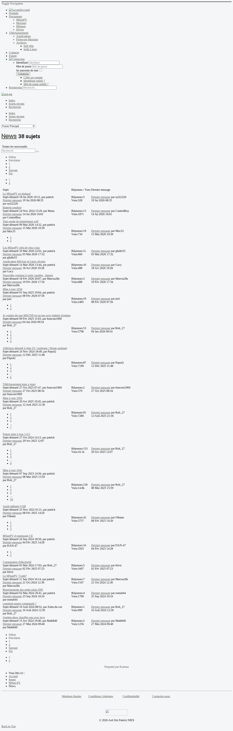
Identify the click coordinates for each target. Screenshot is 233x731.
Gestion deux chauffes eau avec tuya (24, 617)
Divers (20, 29)
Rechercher (15, 87)
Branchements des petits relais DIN (23, 589)
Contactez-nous (161, 696)
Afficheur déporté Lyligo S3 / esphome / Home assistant (35, 348)
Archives (21, 42)
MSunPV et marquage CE (18, 535)
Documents (15, 16)
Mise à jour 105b (12, 398)
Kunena (124, 666)
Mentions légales (71, 696)
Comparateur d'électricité (17, 562)
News (9, 136)
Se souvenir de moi (27, 70)
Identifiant (22, 62)
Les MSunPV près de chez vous (21, 247)
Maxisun (21, 23)
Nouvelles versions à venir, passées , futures (28, 275)
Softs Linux (30, 49)
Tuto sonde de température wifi (20, 221)
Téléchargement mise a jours (19, 384)
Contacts (14, 52)
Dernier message (12, 200)
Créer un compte (33, 77)
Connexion (23, 74)
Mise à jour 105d (12, 289)
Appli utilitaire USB (14, 506)
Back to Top (8, 726)
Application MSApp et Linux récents (24, 261)
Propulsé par (112, 666)
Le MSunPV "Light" (15, 575)
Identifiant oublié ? (34, 80)
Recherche (15, 107)
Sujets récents (16, 103)
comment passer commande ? (19, 603)
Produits (13, 13)
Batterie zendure (12, 207)
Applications (23, 36)
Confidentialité (131, 696)
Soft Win (28, 46)
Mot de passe (24, 66)
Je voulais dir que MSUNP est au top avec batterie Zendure (37, 315)
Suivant (13, 170)
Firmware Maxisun (27, 39)
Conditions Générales (100, 696)
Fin (11, 173)
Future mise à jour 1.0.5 (16, 434)
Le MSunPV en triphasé (17, 193)
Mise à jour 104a (12, 470)
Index (12, 100)
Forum (13, 55)
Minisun (21, 26)
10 (11, 499)
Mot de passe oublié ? (35, 84)
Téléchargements (18, 32)
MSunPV (21, 19)
